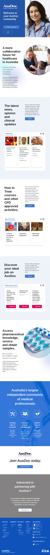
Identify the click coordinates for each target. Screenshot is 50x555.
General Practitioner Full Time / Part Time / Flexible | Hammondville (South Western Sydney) (11, 295)
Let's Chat (37, 544)
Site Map (28, 532)
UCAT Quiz (21, 534)
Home (28, 524)
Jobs (12, 526)
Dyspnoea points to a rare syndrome (11, 149)
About (28, 526)
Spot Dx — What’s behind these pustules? (36, 149)
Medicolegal (21, 532)
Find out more (25, 510)
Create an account (11, 27)
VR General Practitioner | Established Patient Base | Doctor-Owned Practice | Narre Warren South (36, 295)
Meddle (20, 527)
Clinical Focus (6, 534)
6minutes (5, 527)
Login (8, 32)
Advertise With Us (38, 541)
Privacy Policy (29, 528)
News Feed (13, 524)
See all (29, 118)
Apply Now (12, 306)
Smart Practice (6, 532)
